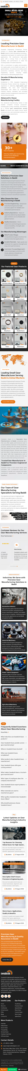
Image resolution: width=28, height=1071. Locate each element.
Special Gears (18, 1008)
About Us (3, 1006)
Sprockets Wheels (7, 283)
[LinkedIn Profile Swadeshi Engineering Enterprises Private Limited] (9, 996)
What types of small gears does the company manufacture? (12, 779)
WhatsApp (13, 1069)
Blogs (2, 1014)
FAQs (2, 1012)
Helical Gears (4, 1025)
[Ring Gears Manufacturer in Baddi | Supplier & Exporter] (7, 323)
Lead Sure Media (17, 1060)
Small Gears (18, 1003)
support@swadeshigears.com (11, 1045)
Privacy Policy (4, 1065)
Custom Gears (18, 1012)
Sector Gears (4, 1027)
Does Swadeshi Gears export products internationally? (13, 786)
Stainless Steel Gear (6, 1034)
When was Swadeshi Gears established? (9, 754)
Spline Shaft (7, 315)
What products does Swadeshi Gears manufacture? (12, 760)
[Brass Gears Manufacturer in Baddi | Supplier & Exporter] (7, 292)
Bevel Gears (20, 346)
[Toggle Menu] (25, 5)
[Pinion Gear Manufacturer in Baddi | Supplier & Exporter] (21, 307)
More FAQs (4, 732)
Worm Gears (20, 299)
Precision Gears (19, 1006)
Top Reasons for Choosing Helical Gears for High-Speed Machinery (12, 844)
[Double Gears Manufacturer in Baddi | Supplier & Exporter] (21, 323)
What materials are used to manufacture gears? (9, 792)
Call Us (4, 1069)
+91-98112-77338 (18, 1)
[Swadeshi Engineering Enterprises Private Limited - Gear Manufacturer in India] (5, 5)
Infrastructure (4, 1010)
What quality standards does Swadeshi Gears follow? (13, 798)
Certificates (4, 1008)
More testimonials (6, 536)
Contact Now (6, 959)
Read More (5, 117)
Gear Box (3, 1023)
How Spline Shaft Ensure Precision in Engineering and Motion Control (12, 878)
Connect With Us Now (8, 401)
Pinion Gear (20, 315)
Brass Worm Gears (20, 283)
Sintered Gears (5, 1032)
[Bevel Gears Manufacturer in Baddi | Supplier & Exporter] (21, 339)
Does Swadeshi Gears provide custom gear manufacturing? (12, 744)
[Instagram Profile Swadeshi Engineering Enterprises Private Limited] (5, 996)
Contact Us (4, 1016)
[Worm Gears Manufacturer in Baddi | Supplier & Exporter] (21, 292)
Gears (7, 346)
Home (2, 1003)
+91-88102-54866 (8, 1)
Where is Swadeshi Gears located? (11, 749)
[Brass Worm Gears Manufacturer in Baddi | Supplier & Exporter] (21, 276)
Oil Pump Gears (5, 1036)
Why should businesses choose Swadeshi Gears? (10, 804)
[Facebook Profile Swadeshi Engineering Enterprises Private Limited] (2, 996)
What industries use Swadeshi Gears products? (12, 738)
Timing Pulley (4, 1029)
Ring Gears (7, 330)
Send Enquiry (23, 1069)
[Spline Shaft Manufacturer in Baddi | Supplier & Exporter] (7, 307)
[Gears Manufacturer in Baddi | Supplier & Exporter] (7, 339)
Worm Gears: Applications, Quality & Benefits (12, 912)
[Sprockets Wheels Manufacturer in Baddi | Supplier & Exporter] (7, 276)
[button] (13, 566)
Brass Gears (7, 299)
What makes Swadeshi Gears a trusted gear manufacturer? (13, 773)
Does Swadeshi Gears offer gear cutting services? (11, 766)
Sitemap (11, 1065)
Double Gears (20, 330)
